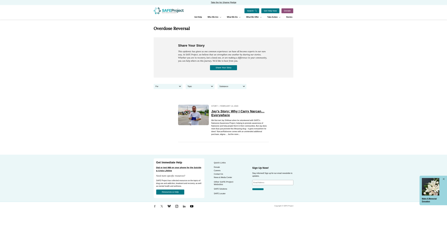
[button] (168, 86)
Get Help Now (270, 11)
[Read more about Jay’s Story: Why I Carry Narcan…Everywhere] (193, 115)
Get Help (198, 17)
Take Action (272, 17)
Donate (287, 11)
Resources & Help (170, 192)
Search (250, 11)
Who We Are (213, 17)
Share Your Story (223, 67)
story (214, 106)
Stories (289, 17)
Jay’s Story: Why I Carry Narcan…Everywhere (237, 113)
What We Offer (252, 17)
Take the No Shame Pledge (223, 2)
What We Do (232, 17)
